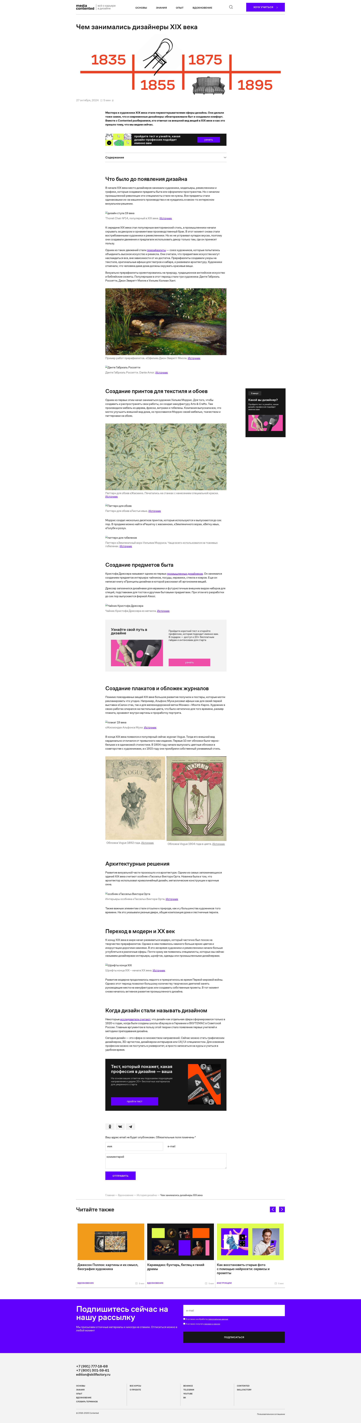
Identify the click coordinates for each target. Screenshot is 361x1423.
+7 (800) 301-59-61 (92, 1370)
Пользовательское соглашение (271, 1414)
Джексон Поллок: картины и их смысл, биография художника (108, 1267)
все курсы (135, 1386)
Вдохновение (202, 7)
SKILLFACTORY (244, 1389)
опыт (180, 7)
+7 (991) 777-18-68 (92, 1366)
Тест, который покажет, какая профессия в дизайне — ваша (142, 1061)
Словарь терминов (87, 1401)
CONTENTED (243, 1386)
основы (141, 7)
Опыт (79, 1393)
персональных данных (218, 1319)
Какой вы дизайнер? (258, 390)
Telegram (188, 1389)
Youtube (188, 1393)
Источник (165, 218)
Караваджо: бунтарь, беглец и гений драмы (175, 1267)
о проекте (135, 1389)
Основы (80, 1386)
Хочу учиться (263, 7)
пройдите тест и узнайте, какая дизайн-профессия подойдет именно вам (151, 135)
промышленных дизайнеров (185, 573)
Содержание (114, 157)
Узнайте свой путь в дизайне (123, 621)
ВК (184, 1397)
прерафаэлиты (156, 250)
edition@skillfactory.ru (93, 1374)
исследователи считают (135, 1019)
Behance (188, 1386)
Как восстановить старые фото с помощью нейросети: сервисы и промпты (243, 1269)
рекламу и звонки (212, 1324)
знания (161, 7)
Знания (80, 1389)
